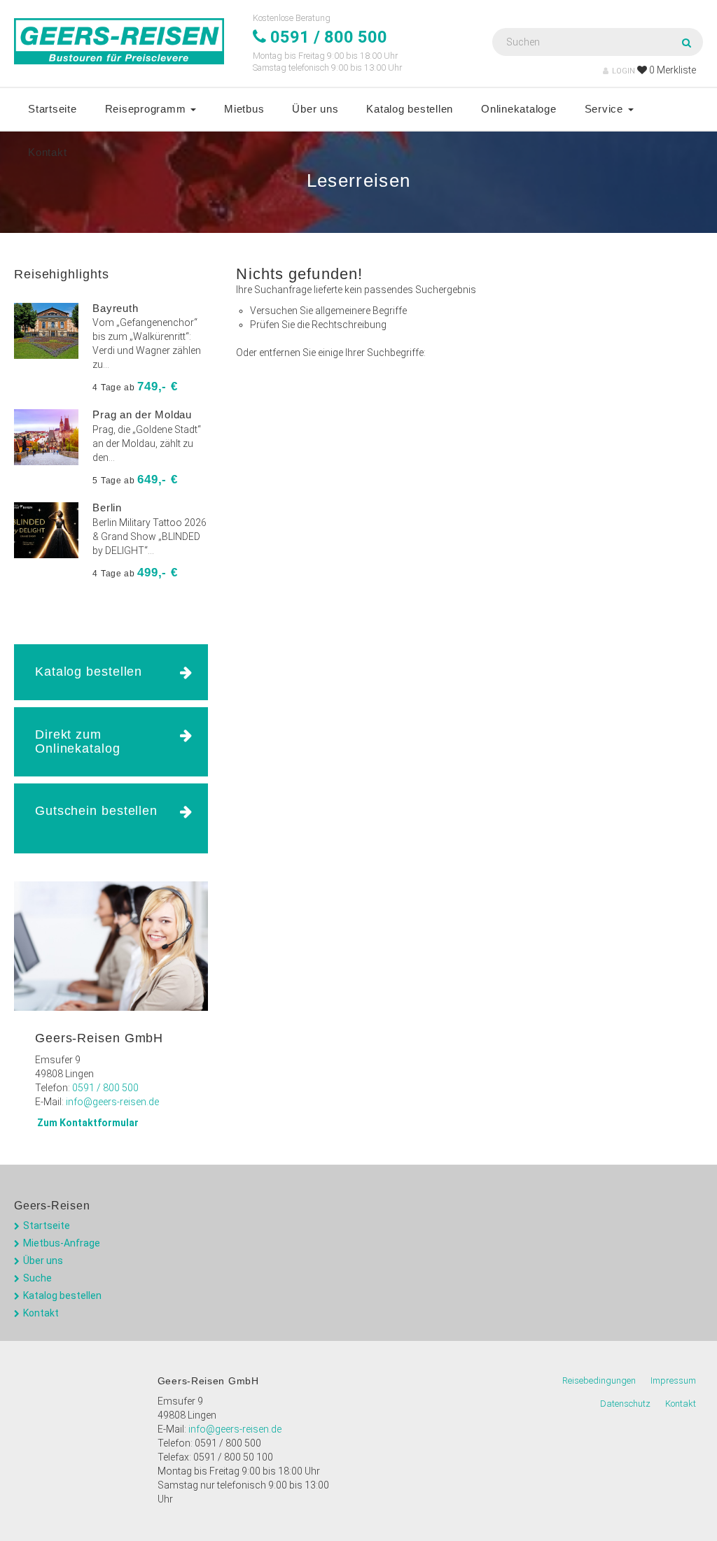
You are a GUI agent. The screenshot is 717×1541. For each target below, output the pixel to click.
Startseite (52, 109)
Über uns (315, 109)
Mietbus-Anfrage (61, 1243)
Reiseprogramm (147, 109)
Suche (37, 1278)
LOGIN (623, 71)
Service (606, 109)
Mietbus (244, 109)
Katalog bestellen (409, 109)
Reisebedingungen (599, 1380)
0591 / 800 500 (105, 1087)
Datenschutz (625, 1403)
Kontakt (47, 152)
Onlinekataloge (519, 109)
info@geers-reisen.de (112, 1101)
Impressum (673, 1380)
